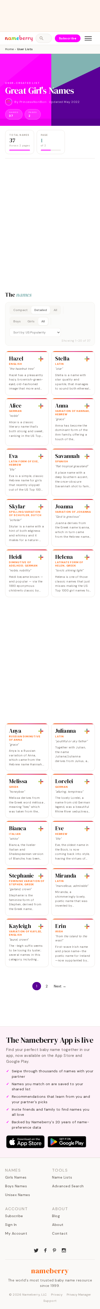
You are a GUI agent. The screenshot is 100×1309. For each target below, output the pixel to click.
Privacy (57, 1295)
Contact (60, 1233)
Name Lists (62, 1177)
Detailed (40, 310)
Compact (20, 310)
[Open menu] (88, 38)
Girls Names (16, 1177)
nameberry (50, 1271)
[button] (50, 324)
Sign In (11, 1224)
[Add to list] (41, 359)
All (55, 310)
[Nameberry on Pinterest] (54, 1249)
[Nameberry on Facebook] (45, 1249)
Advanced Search (68, 1186)
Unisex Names (17, 1194)
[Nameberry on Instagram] (63, 1249)
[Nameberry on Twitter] (36, 1249)
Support (50, 1301)
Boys (17, 321)
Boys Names (16, 1186)
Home (9, 49)
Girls (31, 321)
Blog (56, 1216)
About (58, 1224)
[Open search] (44, 38)
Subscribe (68, 38)
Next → (60, 986)
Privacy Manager (79, 1295)
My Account (16, 1233)
